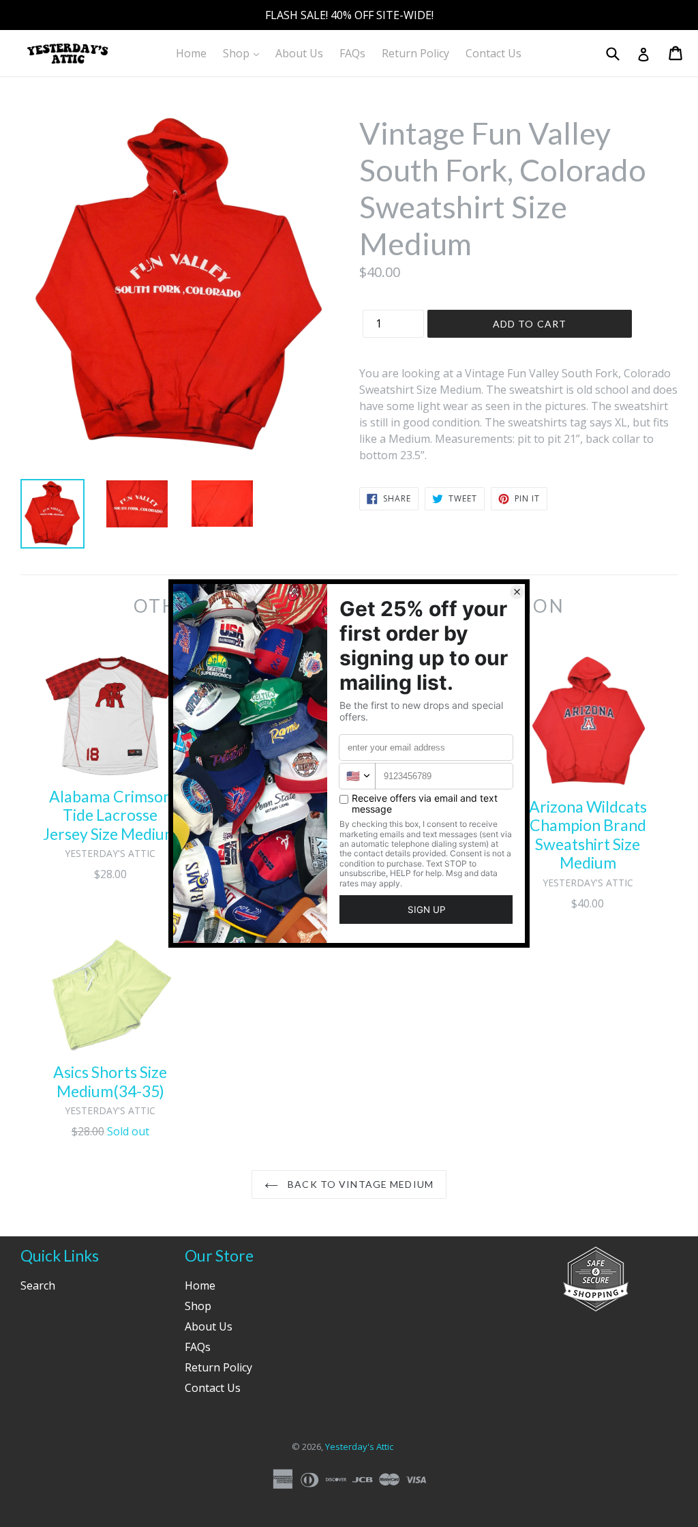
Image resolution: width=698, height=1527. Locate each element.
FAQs (352, 53)
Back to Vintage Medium (359, 1184)
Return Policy (415, 53)
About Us (299, 53)
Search (37, 1285)
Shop (244, 53)
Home (191, 53)
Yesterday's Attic (359, 1446)
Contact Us (493, 53)
